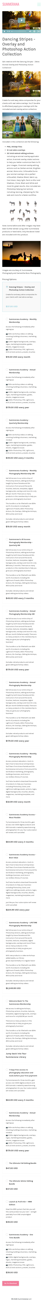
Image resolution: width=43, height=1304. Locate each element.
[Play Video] (4, 31)
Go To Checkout (10, 1283)
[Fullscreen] (38, 31)
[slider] (19, 31)
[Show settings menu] (34, 31)
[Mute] (30, 31)
